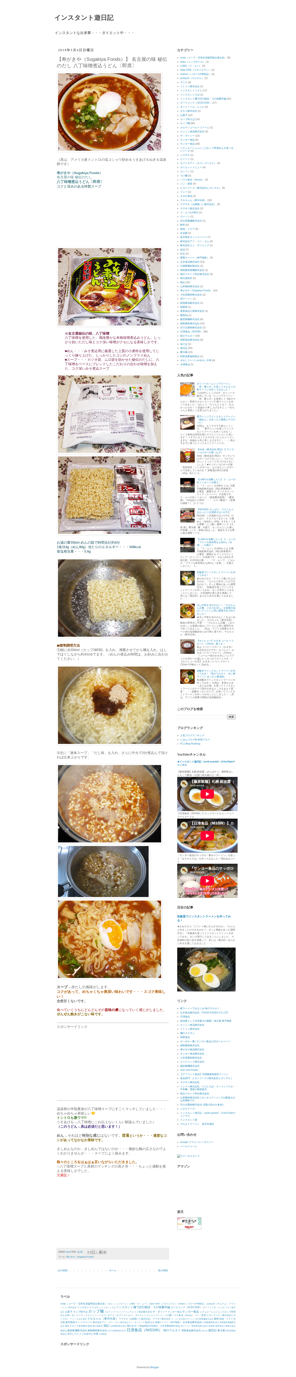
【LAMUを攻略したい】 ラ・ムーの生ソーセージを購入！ (216, 481)
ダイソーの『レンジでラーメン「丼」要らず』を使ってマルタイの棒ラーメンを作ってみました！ (216, 386)
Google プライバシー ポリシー (197, 1142)
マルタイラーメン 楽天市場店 (197, 1124)
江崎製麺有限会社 (190, 265)
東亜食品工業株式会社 (192, 311)
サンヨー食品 (187, 143)
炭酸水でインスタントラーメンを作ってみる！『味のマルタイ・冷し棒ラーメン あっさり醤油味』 (216, 673)
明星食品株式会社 (190, 339)
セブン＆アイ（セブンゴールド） (198, 163)
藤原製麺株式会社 (190, 319)
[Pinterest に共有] (105, 1252)
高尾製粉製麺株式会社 (192, 270)
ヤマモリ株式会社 (190, 208)
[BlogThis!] (93, 1252)
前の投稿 (163, 1270)
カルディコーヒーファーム (194, 127)
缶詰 (182, 249)
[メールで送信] (89, 1252)
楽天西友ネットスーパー (193, 237)
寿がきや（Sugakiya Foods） (80, 1257)
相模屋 (183, 307)
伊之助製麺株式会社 (191, 220)
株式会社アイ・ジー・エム (194, 241)
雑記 (182, 282)
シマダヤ (185, 155)
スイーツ (185, 159)
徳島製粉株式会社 (190, 323)
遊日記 (183, 348)
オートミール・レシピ (192, 107)
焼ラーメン (186, 298)
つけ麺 (183, 175)
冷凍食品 (185, 364)
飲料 (182, 224)
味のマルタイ (187, 335)
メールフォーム (188, 1146)
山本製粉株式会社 (190, 286)
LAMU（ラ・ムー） (191, 65)
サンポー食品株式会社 (192, 1053)
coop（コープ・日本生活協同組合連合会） (203, 57)
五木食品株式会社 (190, 261)
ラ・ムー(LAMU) (189, 212)
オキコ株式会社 (188, 111)
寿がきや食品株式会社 (192, 1049)
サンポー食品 (187, 139)
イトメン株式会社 (190, 86)
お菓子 (183, 115)
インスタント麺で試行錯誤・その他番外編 (203, 98)
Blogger (154, 1367)
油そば (183, 344)
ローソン (185, 216)
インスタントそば (190, 94)
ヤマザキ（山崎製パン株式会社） (198, 204)
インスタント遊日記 (84, 17)
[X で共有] (97, 1252)
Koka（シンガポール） (192, 61)
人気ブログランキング (192, 735)
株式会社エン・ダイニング (194, 245)
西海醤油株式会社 (190, 303)
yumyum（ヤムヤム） (192, 78)
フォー (183, 192)
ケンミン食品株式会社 (192, 131)
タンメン (185, 171)
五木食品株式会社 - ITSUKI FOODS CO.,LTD (204, 1012)
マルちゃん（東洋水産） (193, 200)
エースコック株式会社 (192, 1061)
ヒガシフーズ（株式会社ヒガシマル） (200, 188)
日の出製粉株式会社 (191, 327)
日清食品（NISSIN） (191, 331)
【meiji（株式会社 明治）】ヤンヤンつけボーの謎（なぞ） (215, 451)
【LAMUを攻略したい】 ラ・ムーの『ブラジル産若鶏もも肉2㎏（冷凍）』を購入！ (216, 542)
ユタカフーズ (187, 1108)
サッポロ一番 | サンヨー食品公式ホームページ (205, 1041)
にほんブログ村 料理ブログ (195, 739)
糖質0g (184, 315)
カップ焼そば (187, 119)
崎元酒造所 (186, 278)
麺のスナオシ (187, 1033)
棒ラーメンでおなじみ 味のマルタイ (199, 1008)
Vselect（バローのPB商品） (195, 74)
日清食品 (185, 1016)
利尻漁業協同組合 (190, 356)
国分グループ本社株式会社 (194, 274)
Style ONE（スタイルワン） (195, 69)
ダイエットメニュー (191, 167)
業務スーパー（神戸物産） (194, 257)
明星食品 (185, 1037)
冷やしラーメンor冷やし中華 (195, 360)
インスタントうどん (191, 90)
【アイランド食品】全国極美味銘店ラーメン (204, 1074)
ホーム (112, 1270)
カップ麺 (185, 123)
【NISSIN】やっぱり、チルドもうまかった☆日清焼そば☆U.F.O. (215, 511)
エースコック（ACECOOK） (196, 102)
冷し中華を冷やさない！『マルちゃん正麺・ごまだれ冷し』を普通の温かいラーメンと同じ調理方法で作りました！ (216, 609)
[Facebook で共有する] (101, 1252)
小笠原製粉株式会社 (191, 294)
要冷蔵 (183, 352)
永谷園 (183, 233)
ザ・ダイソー (187, 135)
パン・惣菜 (186, 183)
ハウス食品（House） (192, 179)
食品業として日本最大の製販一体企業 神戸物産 (206, 1020)
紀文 (182, 253)
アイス (183, 82)
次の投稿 (62, 1270)
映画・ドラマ (187, 229)
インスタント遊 (188, 1119)
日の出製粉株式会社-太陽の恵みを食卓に (202, 1104)
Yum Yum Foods (189, 1070)
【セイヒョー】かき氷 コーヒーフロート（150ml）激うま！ (215, 642)
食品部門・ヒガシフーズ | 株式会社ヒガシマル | (206, 1078)
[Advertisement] (113, 1062)
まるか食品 (186, 196)
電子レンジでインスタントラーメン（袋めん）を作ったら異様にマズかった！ (216, 419)
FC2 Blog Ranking (190, 743)
